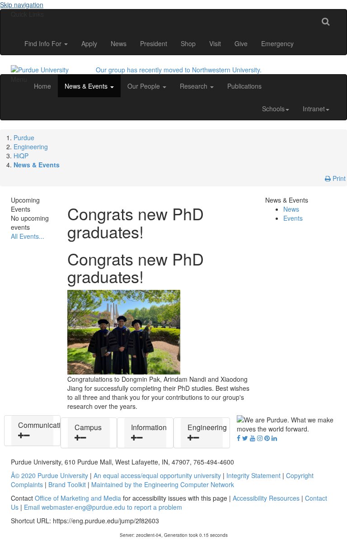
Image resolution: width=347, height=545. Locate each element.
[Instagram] (260, 437)
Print (338, 178)
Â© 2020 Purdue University (49, 475)
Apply (89, 43)
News (119, 43)
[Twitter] (245, 437)
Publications (244, 85)
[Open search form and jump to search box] (325, 20)
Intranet (314, 108)
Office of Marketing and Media (78, 497)
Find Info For (43, 43)
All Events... (27, 236)
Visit (215, 43)
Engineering (31, 146)
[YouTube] (252, 437)
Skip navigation (21, 4)
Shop (188, 43)
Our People (144, 85)
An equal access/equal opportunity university (157, 475)
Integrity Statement (253, 475)
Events (293, 218)
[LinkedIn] (274, 437)
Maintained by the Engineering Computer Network (162, 484)
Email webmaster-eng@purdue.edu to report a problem (103, 507)
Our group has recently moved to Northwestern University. (179, 69)
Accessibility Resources (266, 497)
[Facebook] (238, 437)
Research (194, 85)
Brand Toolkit (67, 484)
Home (42, 85)
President (153, 43)
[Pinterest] (267, 437)
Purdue (24, 137)
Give (241, 43)
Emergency (277, 43)
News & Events (87, 85)
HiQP (21, 155)
